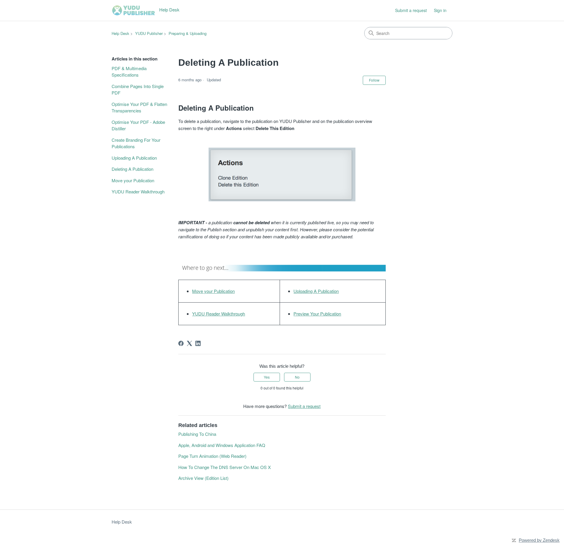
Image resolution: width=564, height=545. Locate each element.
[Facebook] (181, 343)
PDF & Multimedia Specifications (129, 71)
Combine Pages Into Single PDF (138, 89)
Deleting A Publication (132, 169)
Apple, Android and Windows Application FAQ (221, 445)
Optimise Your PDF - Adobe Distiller (138, 125)
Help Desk (120, 33)
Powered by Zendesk (539, 540)
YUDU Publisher (149, 33)
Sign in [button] (440, 10)
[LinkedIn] (198, 343)
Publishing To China (197, 434)
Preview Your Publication (317, 314)
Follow (374, 79)
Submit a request (411, 10)
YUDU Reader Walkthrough (138, 191)
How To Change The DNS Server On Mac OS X (224, 467)
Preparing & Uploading (188, 33)
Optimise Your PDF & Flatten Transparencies (139, 107)
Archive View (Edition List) (203, 478)
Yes (267, 376)
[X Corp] (189, 343)
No (297, 376)
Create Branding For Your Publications (136, 143)
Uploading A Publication (134, 158)
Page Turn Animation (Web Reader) (212, 456)
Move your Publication (133, 180)
